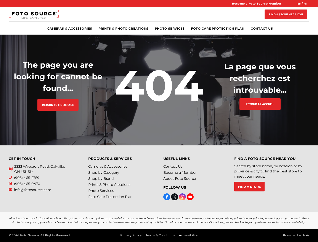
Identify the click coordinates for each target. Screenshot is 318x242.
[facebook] (166, 197)
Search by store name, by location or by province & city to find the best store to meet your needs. (268, 171)
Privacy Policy (131, 235)
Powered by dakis (296, 235)
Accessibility (188, 235)
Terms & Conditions (160, 235)
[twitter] (174, 197)
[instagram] (182, 197)
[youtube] (190, 197)
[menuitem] (257, 4)
